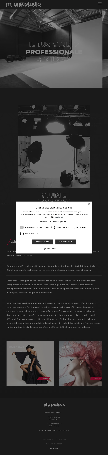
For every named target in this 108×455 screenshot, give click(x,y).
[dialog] (54, 227)
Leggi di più (59, 217)
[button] (54, 221)
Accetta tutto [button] (42, 242)
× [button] (89, 204)
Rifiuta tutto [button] (65, 242)
